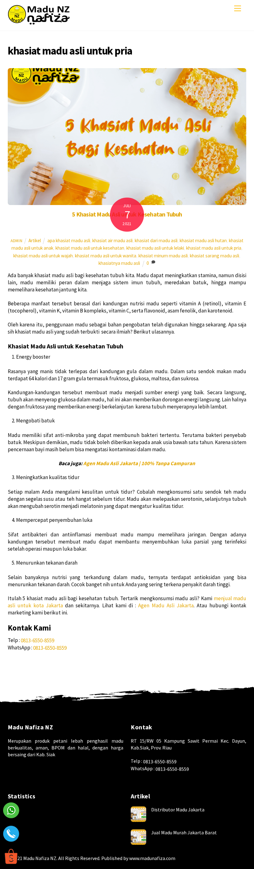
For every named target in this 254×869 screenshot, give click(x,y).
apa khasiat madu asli (68, 240)
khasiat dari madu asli (156, 240)
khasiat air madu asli (112, 240)
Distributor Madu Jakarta (177, 809)
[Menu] (237, 8)
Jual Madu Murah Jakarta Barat (184, 832)
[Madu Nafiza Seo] (39, 23)
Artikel (34, 240)
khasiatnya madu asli (119, 263)
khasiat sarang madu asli (214, 256)
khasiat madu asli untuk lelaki (155, 248)
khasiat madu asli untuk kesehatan (89, 248)
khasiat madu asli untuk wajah (43, 256)
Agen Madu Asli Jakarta (166, 605)
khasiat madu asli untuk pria (213, 248)
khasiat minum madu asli (163, 256)
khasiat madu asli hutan (203, 240)
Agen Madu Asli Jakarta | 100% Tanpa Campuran (139, 463)
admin (16, 240)
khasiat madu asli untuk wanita (105, 256)
